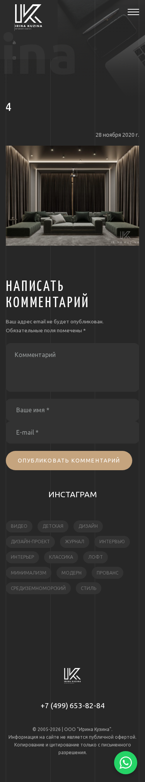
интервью (112, 541)
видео (19, 526)
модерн (71, 572)
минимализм (28, 572)
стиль (88, 588)
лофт (95, 556)
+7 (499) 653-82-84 (73, 705)
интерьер (22, 556)
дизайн (88, 526)
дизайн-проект (30, 541)
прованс (107, 572)
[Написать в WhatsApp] (125, 762)
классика (61, 556)
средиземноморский (38, 588)
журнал (74, 541)
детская (53, 526)
